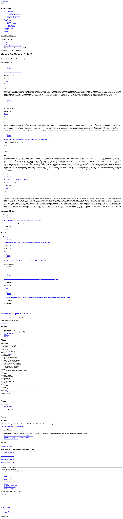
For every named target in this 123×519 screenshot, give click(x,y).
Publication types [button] (8, 11)
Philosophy (13, 391)
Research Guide (8, 479)
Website (6, 336)
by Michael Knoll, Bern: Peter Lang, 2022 (25, 260)
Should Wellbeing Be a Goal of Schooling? (12, 72)
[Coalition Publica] (6, 507)
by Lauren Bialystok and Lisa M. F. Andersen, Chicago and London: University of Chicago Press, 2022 (37, 297)
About (9, 20)
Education (6, 391)
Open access (10, 25)
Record (6, 81)
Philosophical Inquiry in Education (13, 46)
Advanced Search (8, 28)
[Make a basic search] (1, 3)
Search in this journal (9, 330)
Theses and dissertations (13, 14)
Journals (9, 13)
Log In (6, 19)
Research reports (11, 17)
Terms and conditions (6, 446)
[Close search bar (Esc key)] (3, 3)
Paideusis (6, 394)
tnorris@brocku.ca (9, 406)
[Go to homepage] (5, 1)
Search (2, 34)
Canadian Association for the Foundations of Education (18, 436)
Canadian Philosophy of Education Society (12, 426)
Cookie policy (7, 512)
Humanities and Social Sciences (25, 391)
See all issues (4, 323)
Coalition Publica (11, 23)
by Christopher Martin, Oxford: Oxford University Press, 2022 (27, 242)
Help (5, 476)
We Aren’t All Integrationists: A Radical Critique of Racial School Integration (19, 179)
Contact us (7, 481)
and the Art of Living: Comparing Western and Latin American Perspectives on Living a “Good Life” (26, 139)
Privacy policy (8, 511)
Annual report (11, 26)
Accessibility (7, 478)
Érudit (9, 22)
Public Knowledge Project (11, 439)
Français (6, 29)
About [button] (6, 20)
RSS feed (6, 335)
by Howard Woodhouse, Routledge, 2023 (31, 279)
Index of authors (8, 333)
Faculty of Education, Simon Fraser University (16, 437)
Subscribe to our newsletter (9, 469)
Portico (11, 354)
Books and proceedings (13, 16)
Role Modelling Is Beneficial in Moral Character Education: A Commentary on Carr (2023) (22, 220)
